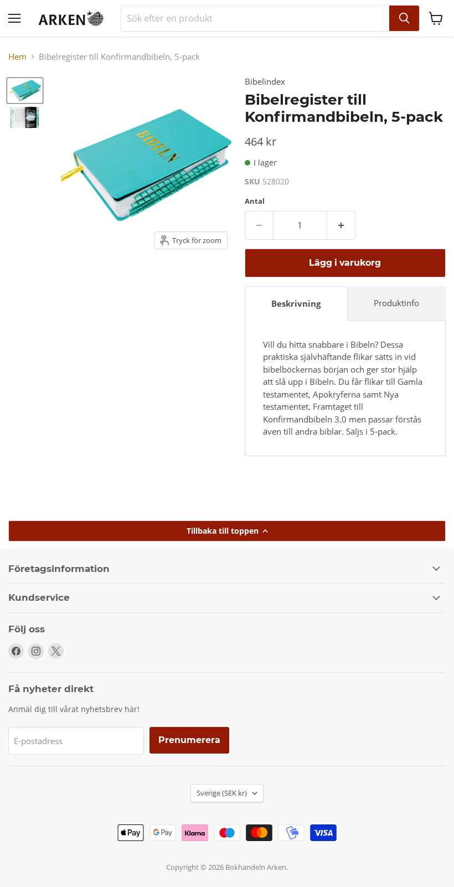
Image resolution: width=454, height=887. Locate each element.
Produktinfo (396, 302)
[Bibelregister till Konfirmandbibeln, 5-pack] (25, 90)
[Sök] (404, 18)
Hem (17, 56)
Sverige (222, 793)
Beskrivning (296, 303)
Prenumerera (189, 740)
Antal (255, 201)
